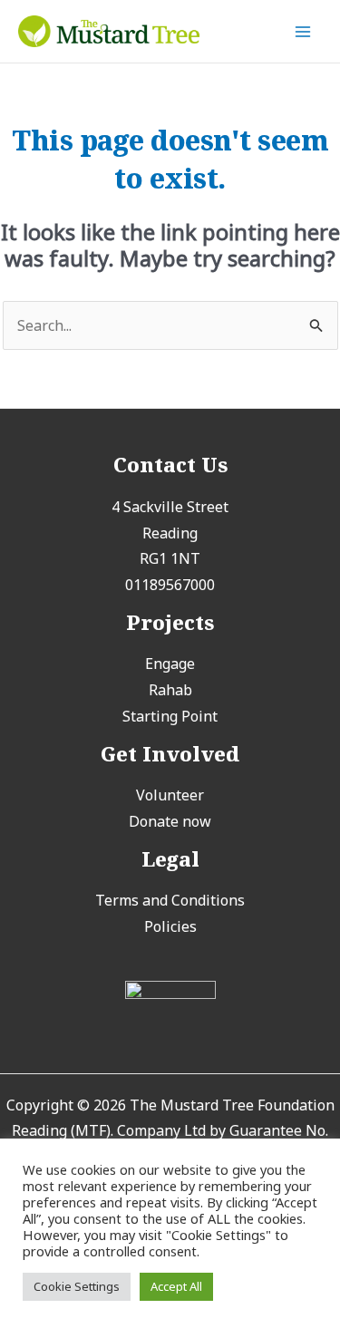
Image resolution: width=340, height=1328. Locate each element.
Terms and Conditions (170, 900)
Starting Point (170, 716)
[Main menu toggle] (303, 31)
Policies (170, 926)
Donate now (170, 821)
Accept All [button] (176, 1286)
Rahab (170, 690)
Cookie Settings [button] (77, 1286)
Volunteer (170, 795)
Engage (170, 664)
